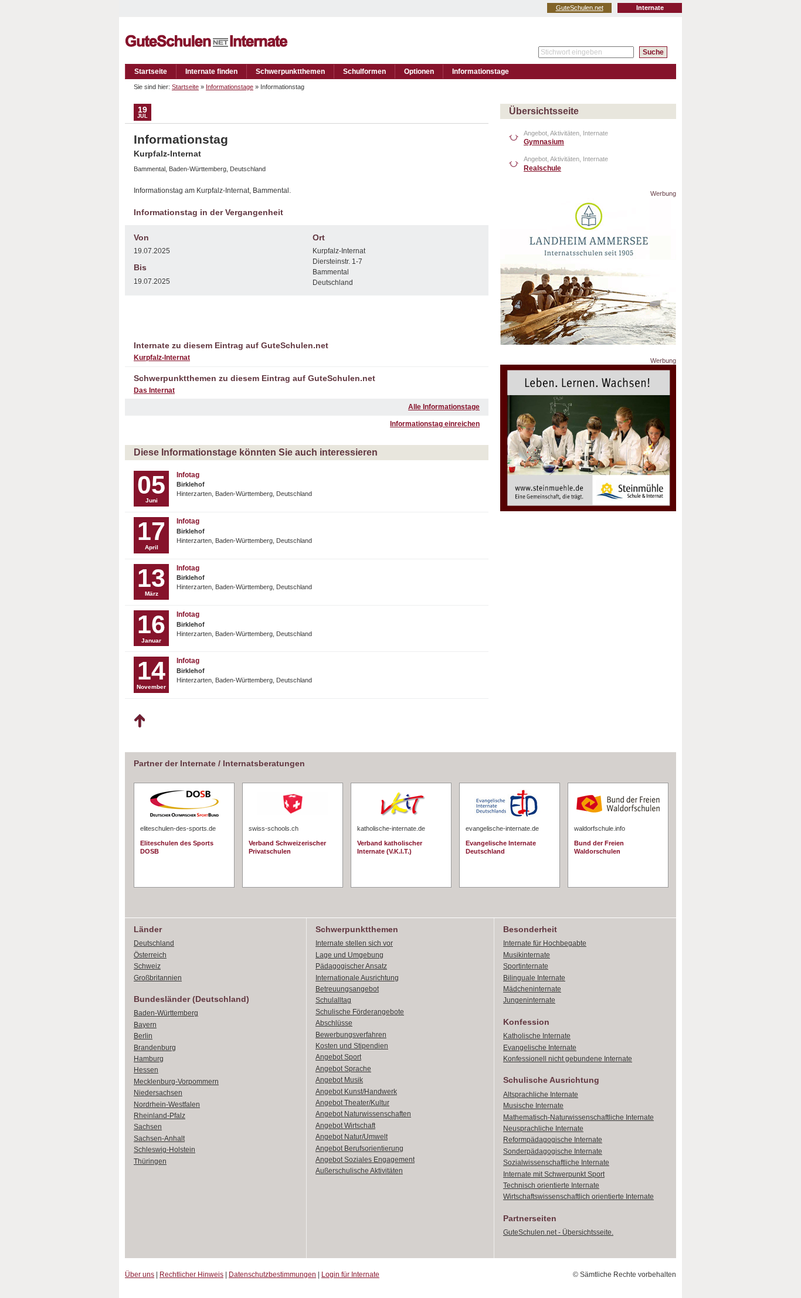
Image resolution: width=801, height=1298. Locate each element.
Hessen (146, 1070)
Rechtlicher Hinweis (191, 1274)
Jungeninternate (529, 1000)
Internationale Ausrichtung (357, 978)
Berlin (143, 1036)
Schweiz (147, 966)
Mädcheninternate (532, 989)
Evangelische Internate (539, 1048)
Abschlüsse (333, 1023)
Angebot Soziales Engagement (365, 1160)
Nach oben (139, 721)
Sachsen (148, 1127)
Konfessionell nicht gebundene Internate (567, 1059)
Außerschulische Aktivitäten (359, 1171)
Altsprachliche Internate (540, 1094)
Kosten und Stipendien (351, 1046)
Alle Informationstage (444, 407)
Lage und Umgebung (349, 955)
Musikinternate (526, 955)
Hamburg (149, 1059)
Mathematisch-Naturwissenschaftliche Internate (578, 1117)
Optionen (419, 71)
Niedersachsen (158, 1093)
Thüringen (150, 1161)
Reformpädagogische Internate (552, 1140)
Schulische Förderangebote (359, 1012)
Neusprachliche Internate (543, 1128)
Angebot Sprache (343, 1069)
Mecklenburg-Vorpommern (176, 1082)
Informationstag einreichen (435, 424)
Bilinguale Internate (534, 978)
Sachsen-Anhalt (159, 1138)
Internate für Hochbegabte (544, 943)
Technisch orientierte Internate (551, 1185)
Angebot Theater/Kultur (352, 1103)
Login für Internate (350, 1274)
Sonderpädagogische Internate (552, 1151)
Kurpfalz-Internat (162, 358)
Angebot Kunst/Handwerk (356, 1092)
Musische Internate (533, 1106)
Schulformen (364, 71)
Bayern (145, 1025)
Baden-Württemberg (166, 1013)
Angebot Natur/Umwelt (351, 1137)
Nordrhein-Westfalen (167, 1104)
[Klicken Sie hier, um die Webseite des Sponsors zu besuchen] (588, 341)
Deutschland (154, 943)
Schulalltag (333, 1000)
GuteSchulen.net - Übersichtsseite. (558, 1232)
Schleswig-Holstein (164, 1150)
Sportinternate (525, 966)
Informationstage (480, 71)
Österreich (150, 955)
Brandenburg (155, 1048)
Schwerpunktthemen (290, 71)
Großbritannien (158, 978)
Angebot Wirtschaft (345, 1126)
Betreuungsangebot (347, 989)
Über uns (139, 1274)
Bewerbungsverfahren (350, 1035)
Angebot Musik (339, 1080)
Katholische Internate (537, 1036)
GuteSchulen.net (579, 7)
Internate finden (211, 71)
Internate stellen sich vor (354, 943)
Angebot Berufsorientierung (359, 1148)
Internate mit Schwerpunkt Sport (554, 1174)
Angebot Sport (338, 1057)
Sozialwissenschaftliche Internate (556, 1162)
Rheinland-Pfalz (159, 1116)
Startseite (150, 71)
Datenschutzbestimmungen (272, 1274)
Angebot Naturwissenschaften (363, 1114)
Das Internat (154, 390)
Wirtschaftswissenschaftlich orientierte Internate (578, 1196)
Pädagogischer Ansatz (351, 966)
